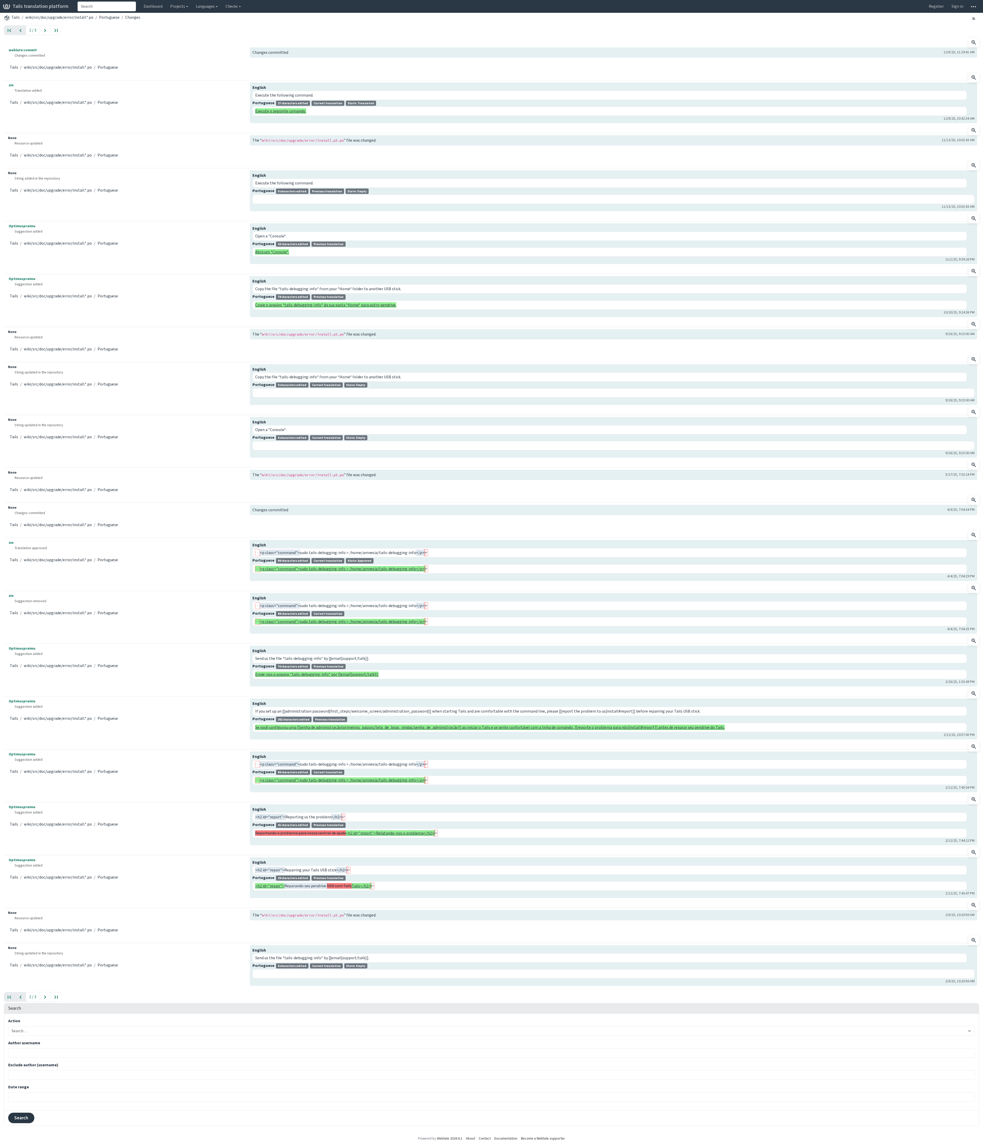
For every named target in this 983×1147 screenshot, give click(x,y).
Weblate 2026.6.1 (449, 1138)
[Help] (973, 6)
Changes (132, 17)
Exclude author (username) (33, 1065)
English (259, 87)
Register (936, 6)
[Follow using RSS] (973, 18)
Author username (24, 1043)
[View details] (973, 42)
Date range (18, 1087)
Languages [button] (205, 6)
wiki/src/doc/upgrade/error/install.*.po (59, 17)
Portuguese (109, 17)
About (470, 1138)
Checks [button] (232, 6)
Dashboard (153, 6)
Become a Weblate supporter (543, 1138)
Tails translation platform (41, 6)
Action (14, 1021)
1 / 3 (32, 30)
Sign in (957, 6)
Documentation (505, 1138)
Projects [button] (177, 6)
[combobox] (107, 6)
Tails (15, 17)
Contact (485, 1138)
